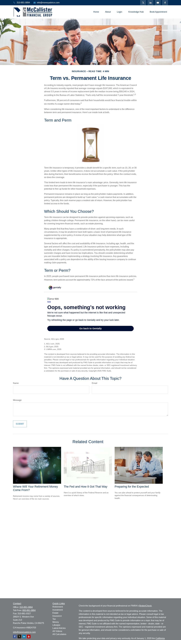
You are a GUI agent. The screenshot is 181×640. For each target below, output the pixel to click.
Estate (55, 613)
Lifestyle (56, 625)
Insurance (57, 616)
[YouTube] (158, 2)
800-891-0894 (29, 610)
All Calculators (59, 634)
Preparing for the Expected (132, 486)
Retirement (57, 607)
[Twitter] (143, 2)
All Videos (57, 631)
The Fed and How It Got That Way (85, 486)
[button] (96, 12)
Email (94, 383)
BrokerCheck (145, 606)
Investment (57, 610)
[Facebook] (165, 2)
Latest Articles (59, 628)
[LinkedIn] (150, 2)
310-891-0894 (23, 2)
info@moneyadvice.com (48, 2)
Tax (54, 619)
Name (16, 383)
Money (55, 622)
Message (17, 400)
